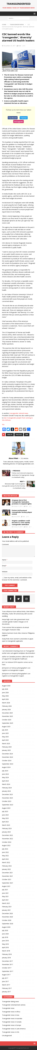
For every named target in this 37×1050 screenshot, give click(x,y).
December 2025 (7, 713)
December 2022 (7, 835)
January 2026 (6, 709)
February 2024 (7, 788)
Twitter (23, 118)
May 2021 (5, 896)
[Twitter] (18, 599)
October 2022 (6, 842)
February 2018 (7, 954)
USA (26, 434)
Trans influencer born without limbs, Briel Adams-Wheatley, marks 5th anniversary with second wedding (18, 614)
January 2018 (6, 958)
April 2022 (5, 859)
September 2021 (7, 883)
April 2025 (5, 740)
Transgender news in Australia (12, 1018)
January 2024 (6, 791)
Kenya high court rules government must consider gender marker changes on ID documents (15, 621)
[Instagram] (26, 599)
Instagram (18, 121)
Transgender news (8, 1008)
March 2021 (6, 903)
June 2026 (5, 692)
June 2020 (5, 934)
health (9, 434)
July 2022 (5, 849)
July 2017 (5, 978)
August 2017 (6, 975)
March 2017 (6, 985)
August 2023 (6, 808)
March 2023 (6, 825)
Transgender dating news (10, 1001)
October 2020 (6, 920)
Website (4, 572)
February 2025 (7, 747)
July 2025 (5, 730)
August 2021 (6, 886)
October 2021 (6, 879)
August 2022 (6, 845)
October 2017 (6, 968)
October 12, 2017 (18, 506)
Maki (19, 46)
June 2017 (5, 981)
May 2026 (5, 696)
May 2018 (5, 944)
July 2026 (5, 689)
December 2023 (7, 794)
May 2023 (5, 818)
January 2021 (6, 910)
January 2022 (6, 869)
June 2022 (5, 852)
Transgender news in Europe (11, 1025)
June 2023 (5, 815)
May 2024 (5, 777)
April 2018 (5, 947)
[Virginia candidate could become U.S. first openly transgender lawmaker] (6, 523)
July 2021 (5, 890)
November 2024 (7, 757)
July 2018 (5, 937)
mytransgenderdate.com (25, 464)
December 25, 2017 (9, 46)
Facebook (13, 118)
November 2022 (7, 839)
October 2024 (6, 760)
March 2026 (6, 703)
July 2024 (5, 771)
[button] (34, 13)
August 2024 (6, 767)
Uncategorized (7, 1035)
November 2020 (7, 917)
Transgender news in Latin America (13, 1029)
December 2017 (7, 961)
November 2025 (7, 716)
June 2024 (5, 774)
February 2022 (7, 866)
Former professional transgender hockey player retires (22, 512)
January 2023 (6, 832)
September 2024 (7, 764)
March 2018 (6, 951)
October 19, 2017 (18, 527)
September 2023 (7, 805)
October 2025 (6, 720)
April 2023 (5, 822)
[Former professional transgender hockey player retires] (6, 513)
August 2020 (6, 927)
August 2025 (6, 726)
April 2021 (5, 900)
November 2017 (7, 964)
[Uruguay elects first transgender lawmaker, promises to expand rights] (6, 502)
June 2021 (5, 893)
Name (4, 560)
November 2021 (7, 876)
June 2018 (5, 941)
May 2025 (5, 737)
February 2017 (7, 988)
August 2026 (6, 686)
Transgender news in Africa (11, 1012)
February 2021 (7, 907)
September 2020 (7, 924)
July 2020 (5, 930)
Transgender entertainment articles (13, 1005)
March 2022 (6, 862)
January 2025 (6, 750)
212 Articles (24, 458)
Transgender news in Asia (10, 1015)
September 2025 (7, 723)
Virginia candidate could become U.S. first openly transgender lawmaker (21, 522)
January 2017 (6, 992)
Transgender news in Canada (11, 1022)
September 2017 (7, 971)
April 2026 (5, 699)
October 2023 (6, 801)
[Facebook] (10, 599)
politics (19, 434)
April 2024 (5, 781)
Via (3, 424)
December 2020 (7, 913)
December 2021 (7, 873)
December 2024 (7, 754)
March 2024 (6, 784)
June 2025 (5, 733)
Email (4, 566)
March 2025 (6, 743)
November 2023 (7, 798)
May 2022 (5, 856)
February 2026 (7, 706)
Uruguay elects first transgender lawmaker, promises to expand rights (22, 502)
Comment (5, 544)
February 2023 (7, 828)
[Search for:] (19, 18)
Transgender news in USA (10, 1032)
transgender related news (18, 413)
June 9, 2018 (16, 516)
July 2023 (5, 811)
